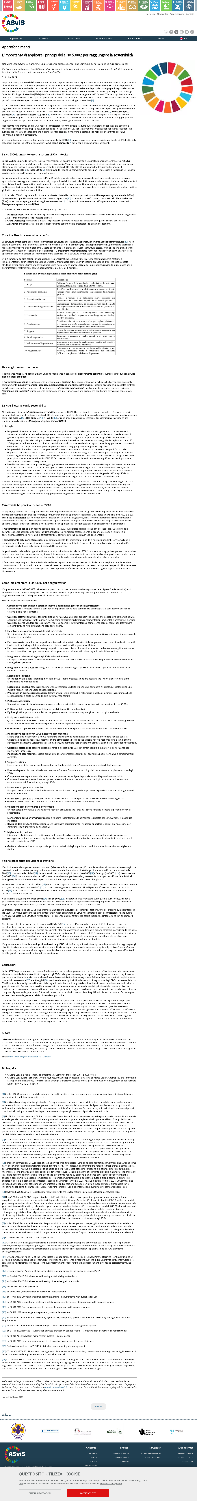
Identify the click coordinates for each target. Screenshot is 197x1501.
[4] (37, 114)
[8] (25, 169)
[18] (92, 873)
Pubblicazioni (91, 1465)
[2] (109, 111)
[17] (36, 873)
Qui (20, 1483)
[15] (4, 1286)
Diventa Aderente (121, 1453)
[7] (70, 142)
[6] (69, 140)
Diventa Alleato (122, 1457)
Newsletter (162, 13)
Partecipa (150, 13)
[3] (13, 114)
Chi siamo (91, 1447)
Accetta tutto (88, 1493)
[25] (63, 898)
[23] (10, 890)
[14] (41, 417)
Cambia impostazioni (40, 1493)
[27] (28, 980)
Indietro (98, 1406)
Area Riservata (177, 13)
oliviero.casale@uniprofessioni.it (24, 1056)
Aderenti (93, 1453)
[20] (14, 876)
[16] (9, 873)
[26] (63, 924)
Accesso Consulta (185, 1457)
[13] (23, 417)
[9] (43, 169)
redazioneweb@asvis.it (55, 1387)
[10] (69, 198)
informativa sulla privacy (111, 1483)
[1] (3, 1094)
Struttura (93, 1461)
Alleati (94, 1457)
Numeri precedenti (153, 1457)
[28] (46, 980)
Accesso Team (186, 1461)
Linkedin (47, 1056)
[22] (42, 887)
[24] (45, 898)
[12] (126, 241)
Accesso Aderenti (185, 1453)
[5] (48, 114)
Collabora (124, 1461)
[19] (117, 873)
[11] (66, 201)
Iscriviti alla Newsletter (151, 1453)
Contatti (190, 13)
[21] (44, 884)
